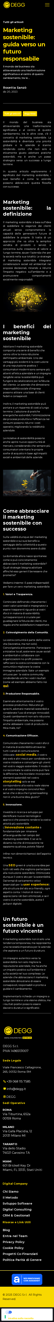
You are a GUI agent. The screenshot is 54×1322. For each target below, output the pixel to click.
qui (5, 686)
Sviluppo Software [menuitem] (17, 1203)
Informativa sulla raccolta (19, 1318)
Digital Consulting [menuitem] (17, 1209)
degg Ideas (30, 114)
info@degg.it (16, 1089)
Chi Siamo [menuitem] (10, 1191)
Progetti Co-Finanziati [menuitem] (20, 1254)
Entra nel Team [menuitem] (15, 1236)
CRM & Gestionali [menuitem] (16, 1215)
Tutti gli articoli (12, 114)
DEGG (10, 1097)
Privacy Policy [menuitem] (14, 1242)
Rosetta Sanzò (14, 87)
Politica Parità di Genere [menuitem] (22, 1260)
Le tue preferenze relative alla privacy (30, 1312)
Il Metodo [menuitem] (10, 1197)
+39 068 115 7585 (18, 1081)
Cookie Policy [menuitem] (13, 1248)
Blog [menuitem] (6, 1230)
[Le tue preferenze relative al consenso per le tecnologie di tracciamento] (5, 1317)
